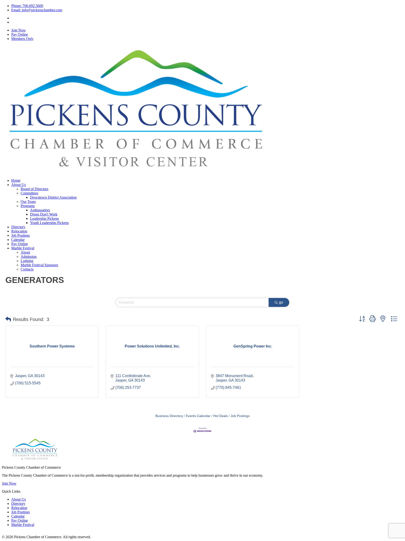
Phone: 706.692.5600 (27, 6)
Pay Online (19, 34)
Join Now (18, 30)
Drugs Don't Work (43, 214)
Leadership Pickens (44, 218)
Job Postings (20, 235)
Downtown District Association (53, 197)
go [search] (281, 302)
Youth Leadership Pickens (49, 223)
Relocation (19, 231)
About (25, 252)
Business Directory (169, 416)
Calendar (18, 240)
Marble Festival (22, 248)
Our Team (28, 202)
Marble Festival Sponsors (39, 265)
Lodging (27, 261)
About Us (18, 185)
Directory (18, 227)
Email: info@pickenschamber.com (36, 10)
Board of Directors (34, 189)
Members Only (22, 39)
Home (15, 180)
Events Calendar (198, 416)
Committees (29, 193)
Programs (28, 206)
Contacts (27, 269)
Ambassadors (40, 210)
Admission (29, 257)
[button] (8, 319)
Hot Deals (220, 416)
